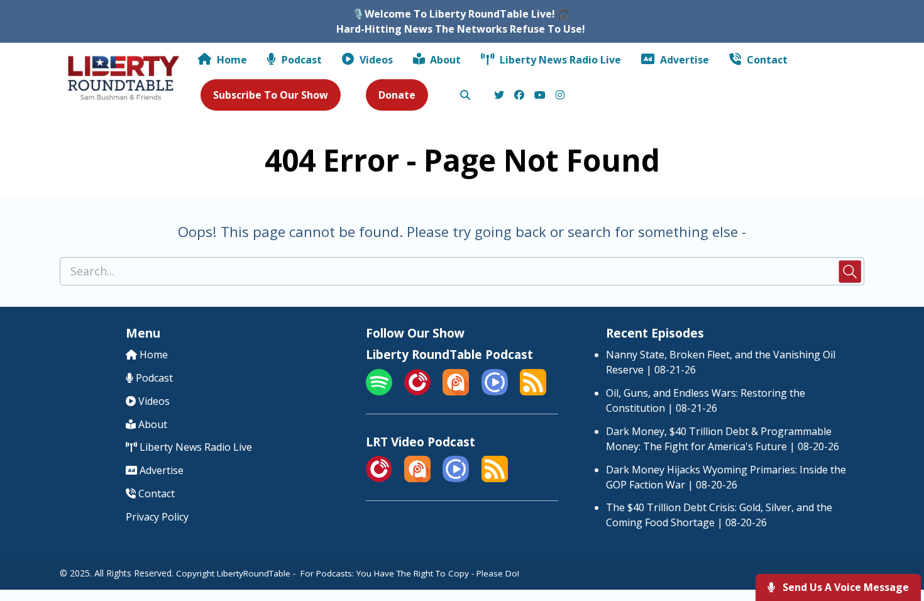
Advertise (683, 60)
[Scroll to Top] (894, 541)
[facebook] (519, 95)
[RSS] (533, 392)
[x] (499, 95)
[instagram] (558, 95)
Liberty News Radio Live (559, 60)
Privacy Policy (157, 517)
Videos (375, 60)
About (444, 60)
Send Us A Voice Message (844, 587)
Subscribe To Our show (270, 95)
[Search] (465, 95)
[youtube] (540, 95)
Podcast (300, 60)
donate (396, 95)
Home (230, 60)
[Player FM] (417, 392)
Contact (766, 60)
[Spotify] (379, 392)
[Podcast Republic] (494, 392)
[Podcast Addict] (456, 392)
